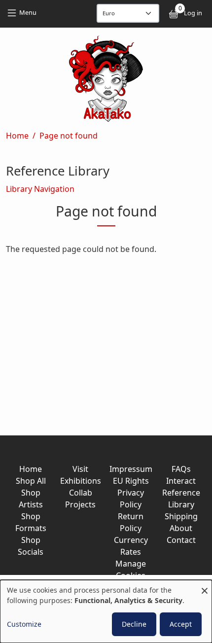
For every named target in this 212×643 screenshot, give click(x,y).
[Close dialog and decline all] (204, 586)
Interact (181, 480)
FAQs (181, 469)
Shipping (181, 516)
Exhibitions (80, 480)
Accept (181, 624)
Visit (80, 469)
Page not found (68, 135)
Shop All (31, 480)
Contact (181, 540)
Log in (193, 12)
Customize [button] (24, 624)
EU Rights (131, 480)
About (181, 528)
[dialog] (106, 611)
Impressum (130, 469)
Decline (134, 624)
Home (17, 135)
